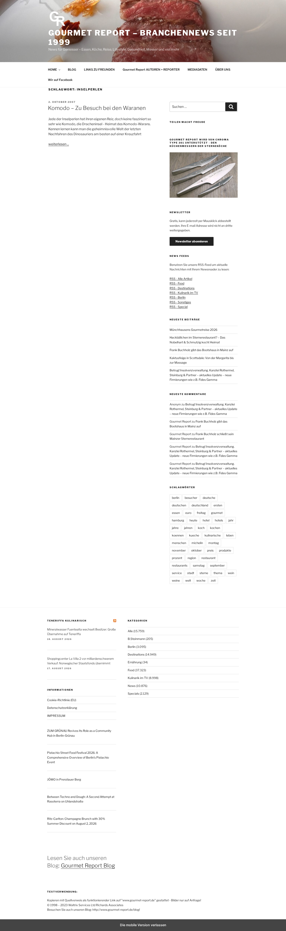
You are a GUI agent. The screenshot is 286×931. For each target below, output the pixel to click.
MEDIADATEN (197, 69)
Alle (130, 631)
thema (218, 573)
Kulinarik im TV (138, 678)
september (217, 565)
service (177, 573)
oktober (196, 550)
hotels (219, 520)
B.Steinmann (136, 639)
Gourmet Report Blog (88, 865)
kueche (194, 535)
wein (231, 573)
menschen (179, 543)
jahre (175, 528)
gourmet (217, 513)
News (131, 686)
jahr (230, 520)
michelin (197, 543)
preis (210, 550)
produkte (225, 550)
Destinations (136, 654)
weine (176, 580)
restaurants (179, 565)
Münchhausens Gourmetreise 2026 (193, 329)
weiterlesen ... (58, 144)
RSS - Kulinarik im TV (184, 292)
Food (131, 670)
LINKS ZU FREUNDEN (99, 69)
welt (188, 580)
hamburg (178, 520)
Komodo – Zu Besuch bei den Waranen (97, 108)
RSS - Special (179, 306)
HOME (52, 69)
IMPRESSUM (56, 715)
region (192, 558)
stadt (190, 573)
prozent (177, 558)
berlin (175, 497)
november (179, 550)
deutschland (200, 505)
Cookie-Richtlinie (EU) (61, 700)
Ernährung (135, 662)
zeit (213, 580)
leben (229, 535)
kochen (215, 528)
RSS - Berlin (178, 297)
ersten (218, 505)
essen (176, 513)
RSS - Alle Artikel (181, 278)
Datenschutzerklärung (62, 707)
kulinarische (213, 535)
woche (200, 580)
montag (213, 543)
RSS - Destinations (182, 288)
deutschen (179, 505)
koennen (178, 535)
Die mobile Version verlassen (143, 925)
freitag (201, 513)
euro (188, 513)
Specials (133, 693)
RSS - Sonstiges (180, 302)
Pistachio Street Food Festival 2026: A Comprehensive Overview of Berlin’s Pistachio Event (78, 757)
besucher (191, 497)
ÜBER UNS (222, 69)
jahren (188, 528)
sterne (204, 573)
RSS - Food (177, 283)
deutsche (209, 497)
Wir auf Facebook (60, 80)
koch (201, 528)
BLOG (72, 69)
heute (193, 520)
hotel (206, 520)
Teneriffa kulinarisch (66, 620)
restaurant (208, 558)
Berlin (131, 646)
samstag (199, 565)
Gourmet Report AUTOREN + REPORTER (151, 69)
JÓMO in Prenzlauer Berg (64, 779)
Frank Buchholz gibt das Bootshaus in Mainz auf (201, 350)
